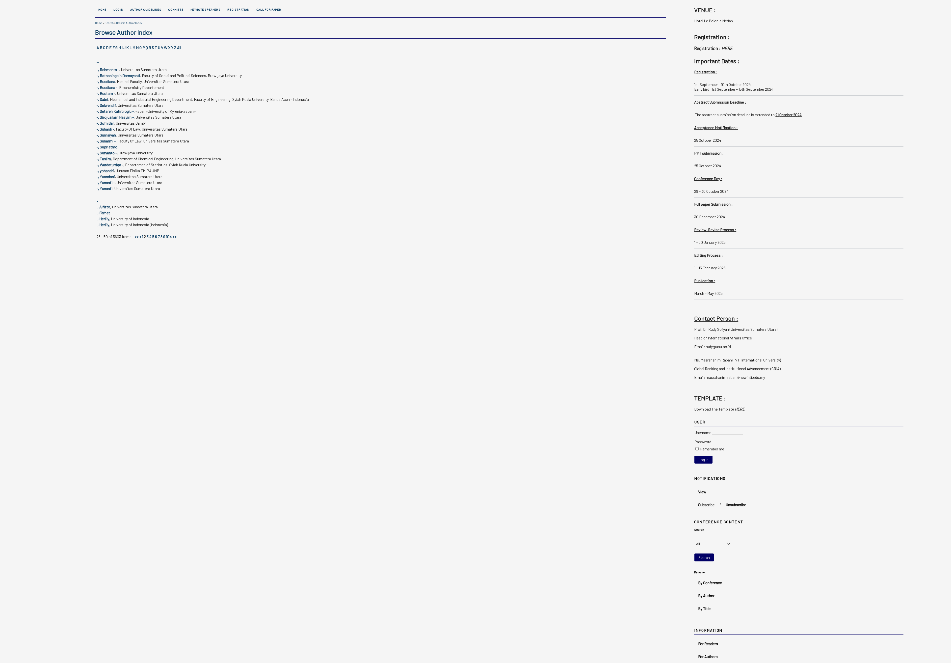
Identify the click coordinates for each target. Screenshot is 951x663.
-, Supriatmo (107, 146)
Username (702, 432)
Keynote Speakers (205, 9)
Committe (175, 9)
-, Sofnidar (105, 123)
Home (102, 9)
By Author (706, 595)
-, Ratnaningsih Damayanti (118, 75)
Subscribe (706, 504)
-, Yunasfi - (106, 182)
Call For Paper (268, 9)
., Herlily (103, 218)
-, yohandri (105, 170)
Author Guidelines (145, 9)
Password (702, 441)
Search (109, 23)
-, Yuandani (106, 176)
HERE (727, 48)
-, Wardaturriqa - (110, 164)
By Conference (710, 582)
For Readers (708, 643)
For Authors (708, 656)
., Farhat (103, 212)
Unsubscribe (736, 504)
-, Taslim (104, 158)
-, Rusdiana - (107, 87)
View (702, 491)
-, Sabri (102, 99)
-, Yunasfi (104, 188)
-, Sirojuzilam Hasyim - (115, 117)
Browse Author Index (129, 23)
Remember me (712, 448)
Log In (118, 9)
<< (136, 236)
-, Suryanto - (107, 152)
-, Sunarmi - (106, 140)
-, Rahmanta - (108, 69)
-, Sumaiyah (106, 135)
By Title (704, 608)
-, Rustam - (106, 93)
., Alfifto (103, 206)
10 (167, 236)
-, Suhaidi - (105, 129)
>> (175, 236)
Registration (238, 9)
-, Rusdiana (106, 81)
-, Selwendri (106, 105)
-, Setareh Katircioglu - (115, 111)
